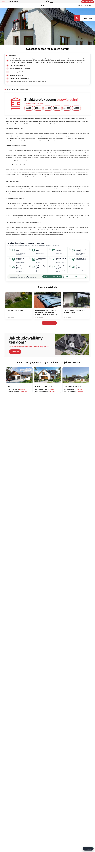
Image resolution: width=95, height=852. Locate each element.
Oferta (6, 5)
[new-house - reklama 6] (47, 345)
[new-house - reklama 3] (47, 104)
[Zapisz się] (47, 1)
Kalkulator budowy (84, 5)
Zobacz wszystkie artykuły (49, 323)
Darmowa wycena (87, 1)
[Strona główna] (9, 2)
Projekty (43, 5)
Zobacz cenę (22, 389)
